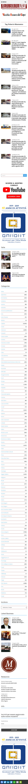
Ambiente (3, 301)
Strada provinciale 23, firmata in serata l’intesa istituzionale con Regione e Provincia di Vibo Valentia (19, 131)
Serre (2, 535)
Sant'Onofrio (4, 522)
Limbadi (3, 423)
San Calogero (4, 503)
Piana (2, 455)
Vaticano (3, 577)
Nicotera (3, 445)
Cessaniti (3, 333)
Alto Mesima (4, 298)
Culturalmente (4, 355)
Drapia (2, 365)
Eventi (2, 384)
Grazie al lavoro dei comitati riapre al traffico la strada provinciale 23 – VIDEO (19, 33)
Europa (3, 381)
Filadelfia (3, 387)
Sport (2, 548)
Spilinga (3, 544)
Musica (2, 442)
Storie (2, 554)
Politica (3, 468)
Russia (2, 496)
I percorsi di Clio (4, 403)
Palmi (2, 448)
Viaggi (2, 580)
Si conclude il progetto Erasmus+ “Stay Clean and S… (18, 255)
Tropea (2, 570)
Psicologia (3, 471)
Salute (2, 500)
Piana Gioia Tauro (5, 458)
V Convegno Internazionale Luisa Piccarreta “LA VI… (18, 266)
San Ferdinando (4, 512)
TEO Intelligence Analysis (7, 564)
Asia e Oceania (4, 317)
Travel (2, 567)
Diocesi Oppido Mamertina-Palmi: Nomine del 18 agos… (18, 621)
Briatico (3, 320)
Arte (2, 314)
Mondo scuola (4, 432)
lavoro (2, 416)
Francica (3, 397)
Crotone (3, 349)
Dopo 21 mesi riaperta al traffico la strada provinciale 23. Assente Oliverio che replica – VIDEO (19, 46)
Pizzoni (2, 464)
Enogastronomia (5, 375)
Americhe (3, 307)
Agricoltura (3, 294)
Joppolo (3, 413)
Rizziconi (3, 487)
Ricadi (2, 480)
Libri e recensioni (5, 419)
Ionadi (2, 407)
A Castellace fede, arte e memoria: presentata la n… (19, 646)
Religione (3, 477)
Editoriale (3, 371)
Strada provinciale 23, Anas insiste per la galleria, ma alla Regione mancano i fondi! (19, 105)
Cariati (2, 326)
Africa (2, 291)
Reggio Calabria (4, 474)
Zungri (2, 596)
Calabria (3, 323)
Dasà (2, 359)
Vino (2, 586)
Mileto (2, 429)
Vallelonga (3, 573)
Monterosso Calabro (6, 439)
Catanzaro (3, 330)
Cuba (2, 352)
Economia (3, 368)
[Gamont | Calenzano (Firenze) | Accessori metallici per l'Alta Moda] (14, 223)
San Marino (3, 519)
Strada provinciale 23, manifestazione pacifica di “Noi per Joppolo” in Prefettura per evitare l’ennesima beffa (19, 91)
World (2, 589)
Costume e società (5, 342)
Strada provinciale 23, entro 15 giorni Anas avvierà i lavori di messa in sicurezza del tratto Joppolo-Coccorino (19, 60)
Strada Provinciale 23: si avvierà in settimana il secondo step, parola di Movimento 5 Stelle (19, 117)
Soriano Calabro (5, 538)
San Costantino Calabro (6, 509)
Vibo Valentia (4, 583)
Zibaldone (3, 593)
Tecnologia (3, 561)
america (3, 304)
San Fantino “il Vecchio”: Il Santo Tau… (19, 633)
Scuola (2, 528)
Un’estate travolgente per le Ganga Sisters (18, 275)
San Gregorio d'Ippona (6, 516)
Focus (2, 391)
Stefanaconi (4, 551)
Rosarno (3, 493)
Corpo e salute (4, 336)
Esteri (2, 378)
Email (2, 723)
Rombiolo (3, 490)
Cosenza (3, 339)
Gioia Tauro (3, 400)
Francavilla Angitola (5, 394)
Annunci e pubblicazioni (6, 310)
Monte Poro (4, 435)
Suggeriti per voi (5, 557)
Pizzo (2, 461)
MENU (4, 2)
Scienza (3, 525)
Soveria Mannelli (5, 541)
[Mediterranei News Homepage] (9, 664)
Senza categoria (4, 532)
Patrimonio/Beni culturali (7, 451)
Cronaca (3, 346)
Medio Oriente (4, 426)
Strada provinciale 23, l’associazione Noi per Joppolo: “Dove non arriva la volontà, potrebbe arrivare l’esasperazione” (19, 145)
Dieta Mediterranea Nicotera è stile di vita (10, 362)
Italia (2, 410)
